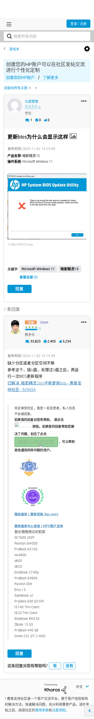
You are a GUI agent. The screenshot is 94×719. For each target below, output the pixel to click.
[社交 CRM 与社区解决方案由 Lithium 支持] (55, 688)
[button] (84, 101)
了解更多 (50, 78)
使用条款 (42, 710)
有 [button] (55, 665)
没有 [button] (69, 665)
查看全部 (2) (29, 277)
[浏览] (8, 24)
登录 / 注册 (78, 23)
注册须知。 (60, 710)
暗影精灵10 (69, 269)
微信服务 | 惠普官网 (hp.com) (36, 514)
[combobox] (47, 36)
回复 (19, 288)
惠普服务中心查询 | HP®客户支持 (38, 526)
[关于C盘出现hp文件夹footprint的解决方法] (35, 88)
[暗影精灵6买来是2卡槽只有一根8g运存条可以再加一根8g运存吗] (30, 88)
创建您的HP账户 (20, 78)
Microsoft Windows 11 (38, 269)
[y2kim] (14, 327)
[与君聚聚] (14, 105)
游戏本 (14, 49)
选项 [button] (87, 49)
